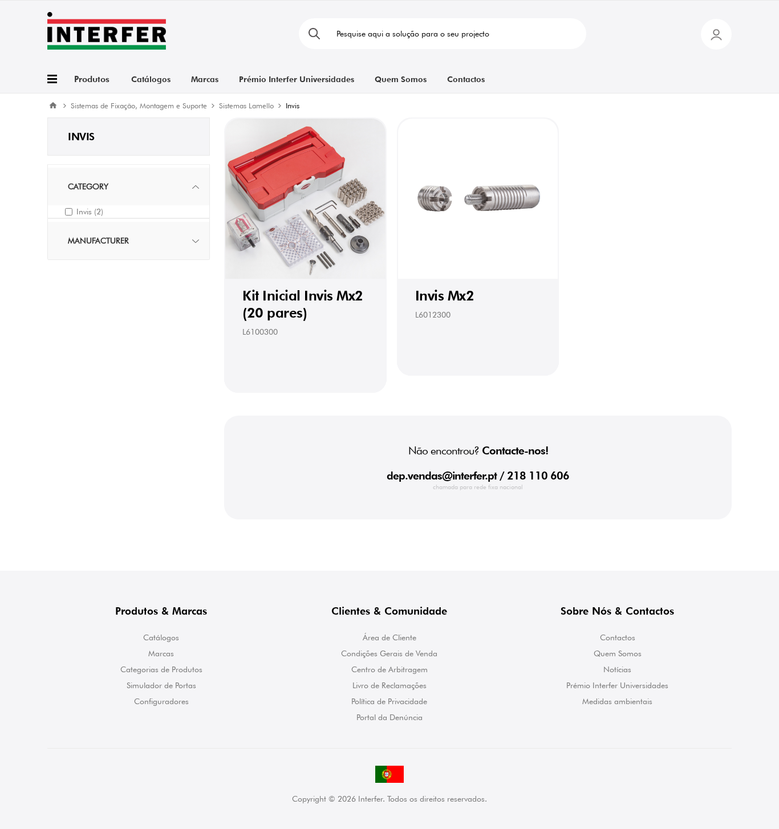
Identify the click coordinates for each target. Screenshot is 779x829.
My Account (716, 34)
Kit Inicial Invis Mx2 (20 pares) (302, 304)
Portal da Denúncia (389, 717)
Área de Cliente (389, 637)
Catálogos (161, 637)
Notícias (617, 669)
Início (53, 105)
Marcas (161, 653)
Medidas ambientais (617, 701)
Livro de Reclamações (389, 685)
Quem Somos (618, 653)
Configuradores (161, 701)
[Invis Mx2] (478, 199)
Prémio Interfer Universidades (617, 685)
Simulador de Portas (161, 685)
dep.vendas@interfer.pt (442, 475)
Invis (89, 211)
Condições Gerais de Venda (389, 653)
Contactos (617, 637)
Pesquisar (314, 33)
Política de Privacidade (389, 701)
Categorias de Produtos (161, 669)
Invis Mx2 (444, 295)
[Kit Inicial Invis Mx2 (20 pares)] (305, 199)
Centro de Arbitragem (389, 669)
